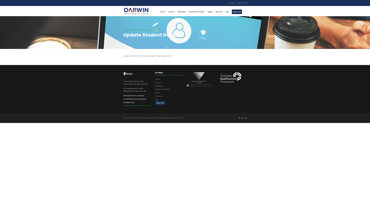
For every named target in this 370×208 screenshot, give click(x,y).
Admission (181, 12)
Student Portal (241, 3)
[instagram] (246, 118)
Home (162, 12)
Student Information (197, 12)
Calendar (231, 3)
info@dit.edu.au (129, 102)
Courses (171, 12)
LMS (227, 12)
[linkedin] (242, 118)
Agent (210, 12)
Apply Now (237, 12)
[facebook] (239, 118)
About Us (219, 12)
